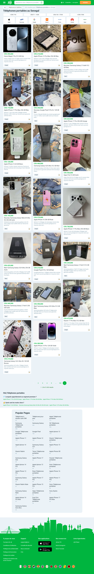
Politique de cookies (8, 555)
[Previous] (29, 383)
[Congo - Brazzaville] (64, 566)
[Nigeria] (20, 566)
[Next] (64, 383)
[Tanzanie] (33, 566)
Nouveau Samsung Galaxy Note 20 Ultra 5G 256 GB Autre (33, 405)
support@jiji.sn (25, 542)
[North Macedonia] (73, 566)
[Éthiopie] (42, 566)
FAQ (22, 552)
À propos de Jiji (7, 542)
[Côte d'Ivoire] (47, 566)
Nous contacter (25, 548)
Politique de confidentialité (10, 548)
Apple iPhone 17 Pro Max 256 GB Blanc (53, 399)
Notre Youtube (60, 548)
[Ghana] (38, 566)
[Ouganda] (29, 566)
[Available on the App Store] (44, 543)
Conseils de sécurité (26, 545)
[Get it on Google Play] (45, 549)
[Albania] (69, 566)
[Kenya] (25, 566)
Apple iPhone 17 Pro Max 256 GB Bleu (32, 399)
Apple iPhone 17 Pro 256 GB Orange (12, 399)
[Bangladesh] (51, 566)
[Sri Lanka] (55, 566)
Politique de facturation (10, 552)
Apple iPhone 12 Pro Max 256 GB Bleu (59, 405)
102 (60, 383)
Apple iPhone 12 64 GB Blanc (10, 405)
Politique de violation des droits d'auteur (10, 559)
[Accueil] (10, 2)
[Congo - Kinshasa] (60, 566)
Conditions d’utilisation (9, 545)
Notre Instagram (60, 545)
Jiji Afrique (76, 542)
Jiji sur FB (58, 542)
